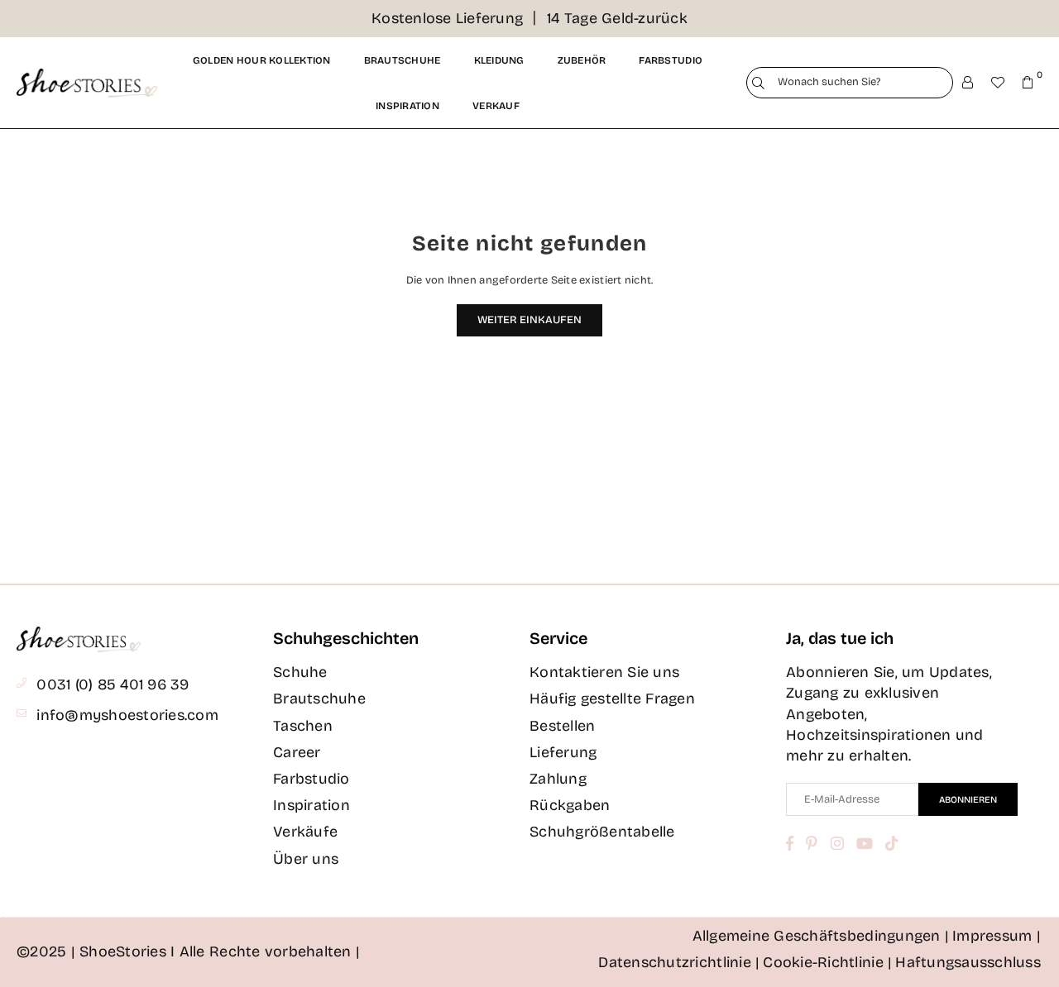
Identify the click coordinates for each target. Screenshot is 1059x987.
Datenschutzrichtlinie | (679, 962)
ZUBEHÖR (582, 60)
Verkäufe (305, 831)
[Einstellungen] (968, 83)
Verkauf (496, 106)
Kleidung (499, 60)
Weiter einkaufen (529, 320)
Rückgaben (570, 805)
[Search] (758, 83)
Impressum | (996, 936)
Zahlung (558, 779)
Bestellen (562, 726)
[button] (1027, 83)
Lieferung (563, 752)
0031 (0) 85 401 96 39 (112, 684)
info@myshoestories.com (127, 715)
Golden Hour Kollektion (262, 60)
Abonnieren (968, 799)
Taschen (303, 726)
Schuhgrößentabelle (602, 831)
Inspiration (407, 106)
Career (297, 752)
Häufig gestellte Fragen (612, 698)
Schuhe (300, 672)
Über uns (305, 859)
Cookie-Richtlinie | (827, 962)
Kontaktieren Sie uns (604, 672)
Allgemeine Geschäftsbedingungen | (821, 936)
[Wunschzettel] (998, 83)
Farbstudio (670, 60)
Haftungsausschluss (968, 962)
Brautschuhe (402, 60)
